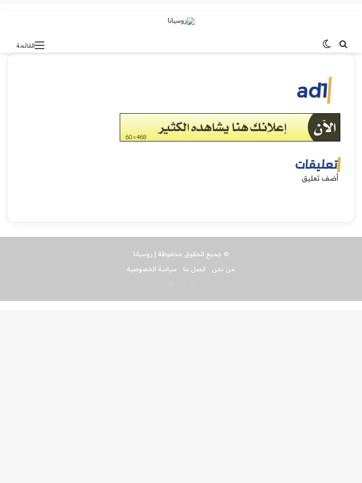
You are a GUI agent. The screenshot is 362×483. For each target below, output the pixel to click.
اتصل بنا (194, 269)
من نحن (223, 269)
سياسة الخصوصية (152, 269)
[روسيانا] (181, 21)
